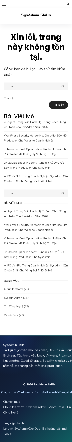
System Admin (13, 298)
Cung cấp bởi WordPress (16, 392)
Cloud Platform (13, 289)
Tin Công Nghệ (13, 306)
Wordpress (11, 315)
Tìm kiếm (9, 98)
